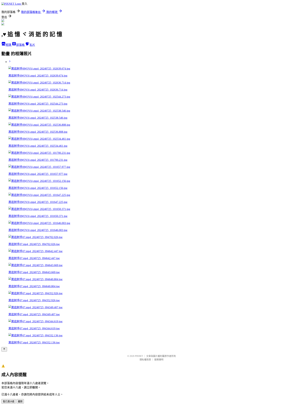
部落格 (20, 44)
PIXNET (139, 356)
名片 (32, 44)
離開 (20, 401)
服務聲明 (158, 359)
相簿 (9, 44)
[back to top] (4, 349)
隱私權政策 (145, 359)
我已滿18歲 (8, 401)
